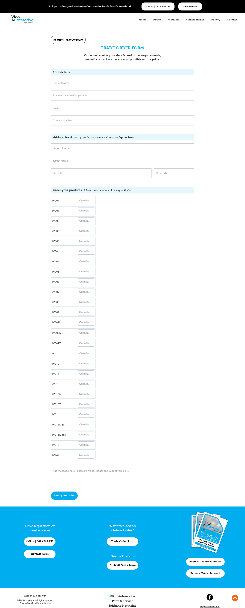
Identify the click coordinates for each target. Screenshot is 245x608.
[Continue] (235, 598)
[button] (190, 6)
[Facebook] (209, 597)
